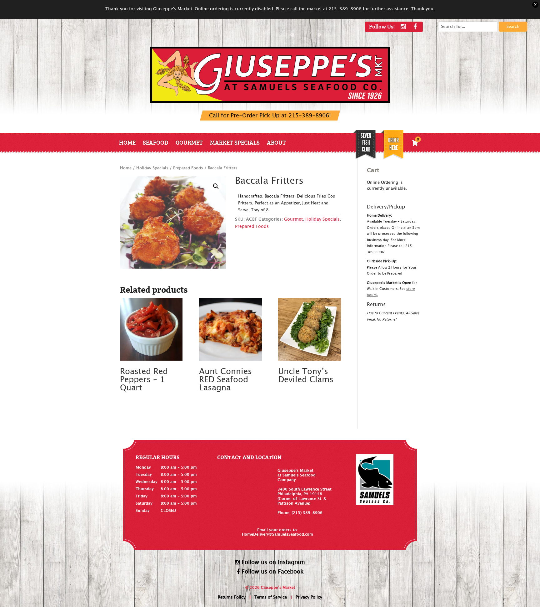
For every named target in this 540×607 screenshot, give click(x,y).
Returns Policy (232, 597)
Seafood (155, 142)
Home (127, 142)
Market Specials (235, 142)
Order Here (393, 144)
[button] (216, 186)
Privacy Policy (309, 597)
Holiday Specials (152, 168)
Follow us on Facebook (272, 571)
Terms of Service (270, 597)
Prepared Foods (188, 168)
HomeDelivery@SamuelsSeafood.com (277, 534)
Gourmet (189, 142)
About (276, 142)
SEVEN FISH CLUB (366, 142)
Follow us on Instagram (272, 562)
